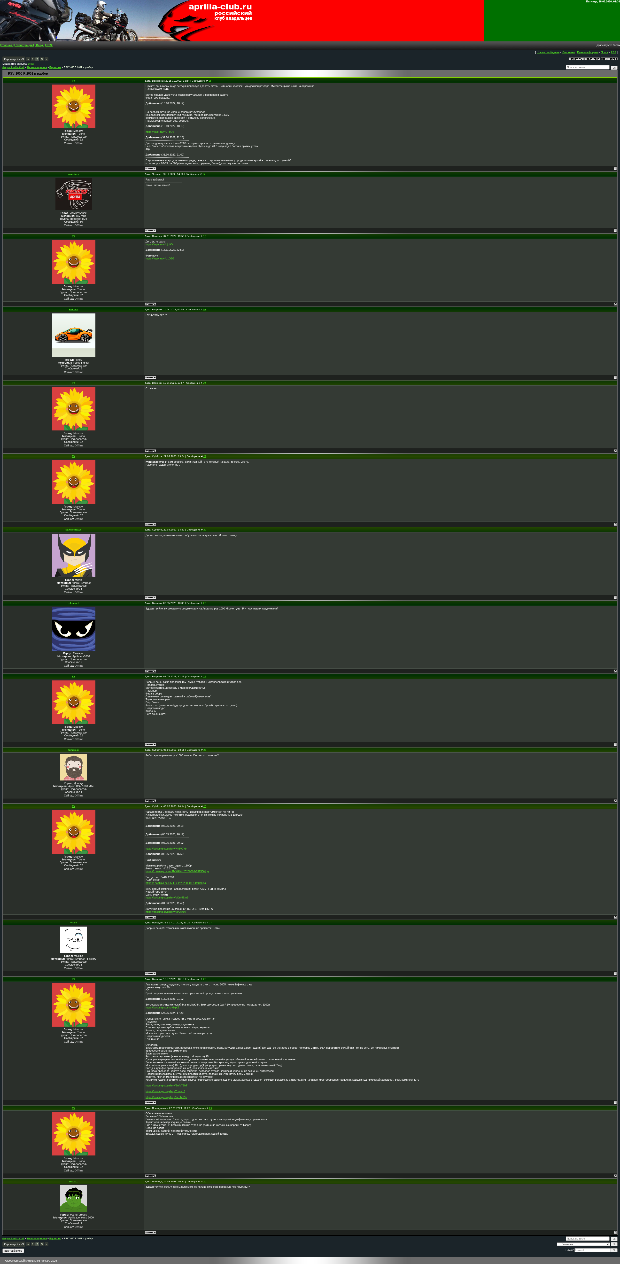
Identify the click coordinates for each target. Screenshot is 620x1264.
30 (204, 1181)
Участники (568, 52)
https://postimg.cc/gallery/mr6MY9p (166, 1097)
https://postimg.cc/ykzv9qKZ (162, 1007)
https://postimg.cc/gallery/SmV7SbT (166, 1085)
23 (204, 603)
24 (204, 676)
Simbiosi (73, 750)
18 (204, 236)
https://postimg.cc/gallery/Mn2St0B (166, 911)
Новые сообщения (548, 52)
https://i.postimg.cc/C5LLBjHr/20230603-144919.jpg (176, 883)
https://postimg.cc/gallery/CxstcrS (165, 1091)
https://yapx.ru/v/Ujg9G (159, 244)
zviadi (31, 64)
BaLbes (73, 309)
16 (210, 80)
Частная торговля (37, 67)
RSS (613, 52)
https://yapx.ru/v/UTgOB (160, 131)
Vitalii (73, 922)
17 (203, 174)
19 (204, 309)
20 (204, 383)
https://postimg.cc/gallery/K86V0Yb (166, 848)
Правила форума (587, 52)
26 (204, 806)
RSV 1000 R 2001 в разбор (78, 67)
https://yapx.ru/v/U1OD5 (160, 258)
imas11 (73, 1181)
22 (204, 529)
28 (204, 979)
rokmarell (73, 603)
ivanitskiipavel (73, 529)
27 (210, 922)
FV (73, 80)
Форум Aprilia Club (13, 67)
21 (204, 456)
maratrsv (73, 174)
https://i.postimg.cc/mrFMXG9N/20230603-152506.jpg (177, 871)
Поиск (604, 52)
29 (210, 1108)
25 (204, 750)
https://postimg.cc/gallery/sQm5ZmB (167, 897)
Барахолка (55, 67)
